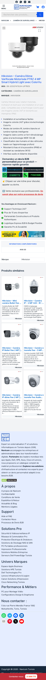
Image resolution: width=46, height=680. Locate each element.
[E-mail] (29, 2)
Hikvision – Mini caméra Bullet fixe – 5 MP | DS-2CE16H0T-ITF (11, 304)
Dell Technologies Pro (11, 572)
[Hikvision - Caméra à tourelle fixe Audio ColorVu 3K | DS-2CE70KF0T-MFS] (34, 381)
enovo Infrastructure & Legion (15, 576)
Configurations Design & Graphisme (17, 595)
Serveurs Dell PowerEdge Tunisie (16, 555)
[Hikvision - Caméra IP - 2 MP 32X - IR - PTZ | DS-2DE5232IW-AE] (34, 287)
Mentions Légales (9, 507)
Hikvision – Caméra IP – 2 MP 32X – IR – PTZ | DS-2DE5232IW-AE (33, 304)
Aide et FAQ (6, 516)
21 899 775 (31, 676)
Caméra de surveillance (26, 91)
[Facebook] (16, 2)
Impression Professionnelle (13, 549)
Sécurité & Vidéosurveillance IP (15, 533)
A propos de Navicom (11, 491)
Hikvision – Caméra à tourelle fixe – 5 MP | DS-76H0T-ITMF (34, 350)
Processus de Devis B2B (12, 522)
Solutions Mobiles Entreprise (14, 552)
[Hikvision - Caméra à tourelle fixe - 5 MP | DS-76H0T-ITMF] (34, 334)
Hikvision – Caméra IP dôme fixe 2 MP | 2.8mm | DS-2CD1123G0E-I (11, 398)
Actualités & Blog (9, 503)
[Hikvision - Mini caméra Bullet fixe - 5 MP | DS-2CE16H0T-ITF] (12, 287)
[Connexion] (43, 7)
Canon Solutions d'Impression (14, 579)
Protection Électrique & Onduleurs (16, 539)
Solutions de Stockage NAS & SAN (16, 543)
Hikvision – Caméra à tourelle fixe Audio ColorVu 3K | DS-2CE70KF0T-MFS (34, 398)
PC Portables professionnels (14, 546)
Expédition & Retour (10, 500)
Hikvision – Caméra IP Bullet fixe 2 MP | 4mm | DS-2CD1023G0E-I (11, 351)
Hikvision (15, 96)
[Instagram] (25, 2)
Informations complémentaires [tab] (23, 244)
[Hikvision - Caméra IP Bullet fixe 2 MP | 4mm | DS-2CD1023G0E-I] (12, 334)
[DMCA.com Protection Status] (9, 480)
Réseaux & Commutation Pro (14, 536)
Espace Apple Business (11, 566)
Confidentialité (8, 494)
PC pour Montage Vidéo (12, 591)
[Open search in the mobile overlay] (22, 14)
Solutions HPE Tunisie (11, 569)
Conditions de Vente (10, 497)
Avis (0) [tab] (23, 250)
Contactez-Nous (8, 519)
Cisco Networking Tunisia (13, 582)
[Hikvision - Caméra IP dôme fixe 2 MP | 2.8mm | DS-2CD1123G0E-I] (12, 381)
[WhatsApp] (21, 2)
